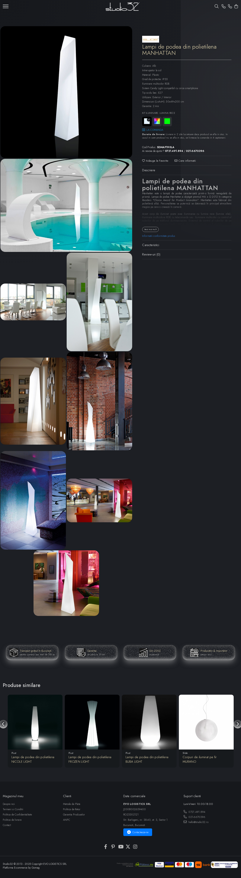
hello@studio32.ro (198, 822)
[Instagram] (135, 847)
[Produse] (5, 7)
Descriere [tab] (148, 170)
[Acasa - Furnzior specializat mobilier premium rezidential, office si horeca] (123, 6)
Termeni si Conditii (13, 809)
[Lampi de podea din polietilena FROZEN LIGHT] (92, 722)
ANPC (66, 820)
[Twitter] (128, 847)
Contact (7, 825)
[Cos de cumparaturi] (236, 6)
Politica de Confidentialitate (17, 814)
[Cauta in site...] (217, 6)
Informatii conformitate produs (158, 236)
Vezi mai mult (150, 229)
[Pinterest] (113, 847)
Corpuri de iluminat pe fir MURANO (200, 759)
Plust (13, 753)
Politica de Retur (72, 809)
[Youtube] (120, 847)
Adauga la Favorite (156, 161)
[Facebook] (105, 847)
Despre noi (9, 804)
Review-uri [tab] (151, 254)
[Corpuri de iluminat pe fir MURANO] (206, 722)
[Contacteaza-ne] (224, 6)
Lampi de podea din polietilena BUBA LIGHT (147, 759)
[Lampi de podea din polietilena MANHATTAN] (66, 92)
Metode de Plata (71, 804)
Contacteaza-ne (140, 832)
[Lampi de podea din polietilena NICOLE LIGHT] (35, 722)
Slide (185, 753)
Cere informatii (186, 161)
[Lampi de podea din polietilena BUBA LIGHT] (149, 722)
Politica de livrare (12, 820)
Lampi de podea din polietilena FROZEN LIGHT (90, 759)
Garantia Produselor (74, 814)
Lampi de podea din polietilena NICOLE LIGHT (32, 759)
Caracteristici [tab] (150, 245)
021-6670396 (196, 817)
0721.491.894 (196, 812)
